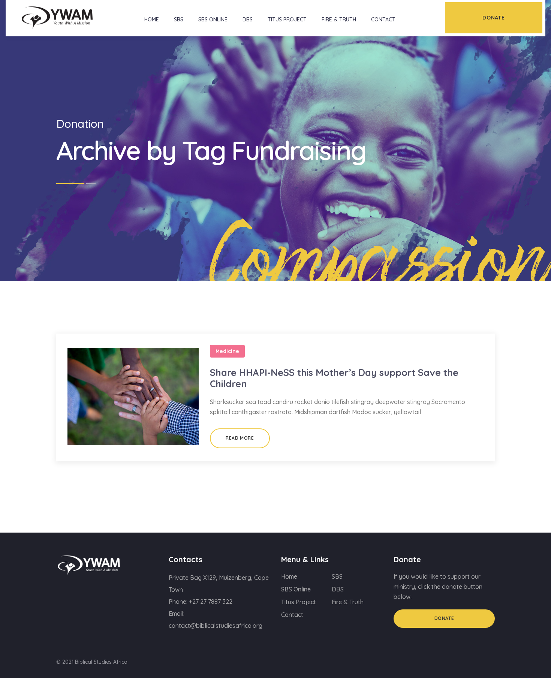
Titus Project (287, 19)
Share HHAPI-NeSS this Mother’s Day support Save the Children (334, 378)
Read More (240, 438)
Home (151, 19)
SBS (178, 19)
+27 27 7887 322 (210, 601)
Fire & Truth (339, 19)
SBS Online (213, 19)
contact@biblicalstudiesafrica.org (215, 625)
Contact (383, 19)
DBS (248, 19)
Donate (444, 618)
